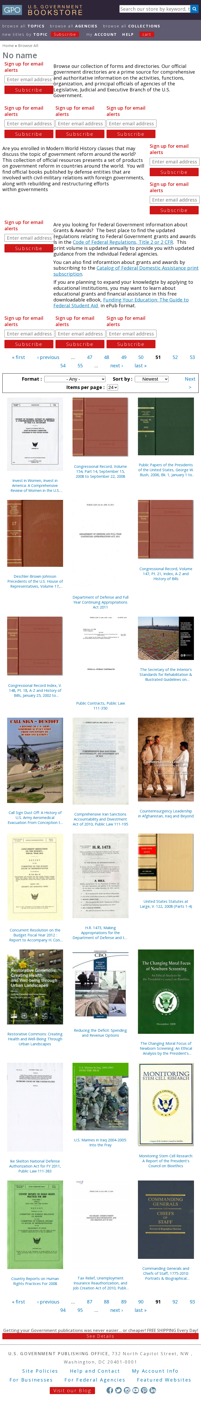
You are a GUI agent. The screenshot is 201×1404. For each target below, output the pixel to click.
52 (175, 357)
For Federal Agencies (94, 1380)
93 (192, 1302)
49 (123, 357)
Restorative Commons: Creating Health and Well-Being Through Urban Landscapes (35, 1038)
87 (89, 1302)
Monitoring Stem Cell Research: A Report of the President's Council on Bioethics (166, 1160)
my (101, 34)
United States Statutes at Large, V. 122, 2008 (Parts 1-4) (166, 904)
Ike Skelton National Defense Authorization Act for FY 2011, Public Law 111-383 (35, 1166)
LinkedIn (152, 1390)
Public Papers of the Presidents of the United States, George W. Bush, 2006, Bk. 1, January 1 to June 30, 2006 (166, 469)
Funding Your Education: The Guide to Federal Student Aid (121, 303)
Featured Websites (164, 1380)
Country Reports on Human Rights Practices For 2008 (35, 1281)
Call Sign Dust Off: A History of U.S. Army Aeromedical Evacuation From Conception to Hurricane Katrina (35, 817)
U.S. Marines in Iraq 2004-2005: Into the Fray (100, 1142)
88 (106, 1302)
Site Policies (40, 1371)
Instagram (127, 1390)
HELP (128, 34)
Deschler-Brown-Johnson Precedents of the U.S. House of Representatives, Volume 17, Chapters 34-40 (35, 581)
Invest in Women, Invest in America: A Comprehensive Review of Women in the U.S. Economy (35, 485)
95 (80, 1310)
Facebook (110, 1390)
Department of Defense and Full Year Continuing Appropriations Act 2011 (100, 602)
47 (89, 357)
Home (8, 45)
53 (192, 357)
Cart (146, 34)
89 (123, 1302)
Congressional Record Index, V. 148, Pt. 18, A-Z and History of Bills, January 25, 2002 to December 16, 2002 (35, 690)
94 (62, 1310)
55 (80, 365)
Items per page (84, 387)
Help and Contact (95, 1371)
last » (141, 365)
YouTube (135, 1390)
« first (18, 357)
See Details (100, 1336)
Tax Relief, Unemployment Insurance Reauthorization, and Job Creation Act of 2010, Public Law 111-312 (100, 1283)
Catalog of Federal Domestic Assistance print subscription (126, 271)
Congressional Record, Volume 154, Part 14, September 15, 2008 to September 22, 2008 (100, 471)
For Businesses (31, 1380)
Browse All (23, 25)
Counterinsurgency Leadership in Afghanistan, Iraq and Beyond (166, 813)
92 (175, 1302)
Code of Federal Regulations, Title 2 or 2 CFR (123, 242)
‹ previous (48, 357)
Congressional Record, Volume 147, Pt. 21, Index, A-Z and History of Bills (165, 573)
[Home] (44, 13)
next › (116, 365)
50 (140, 357)
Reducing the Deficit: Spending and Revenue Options (100, 1033)
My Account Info (155, 1371)
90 (140, 1302)
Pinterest (144, 1390)
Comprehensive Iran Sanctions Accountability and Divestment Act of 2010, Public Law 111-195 (100, 819)
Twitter (118, 1390)
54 (62, 365)
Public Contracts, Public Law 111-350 (100, 706)
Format (31, 379)
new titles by (39, 34)
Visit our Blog (72, 1390)
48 (106, 357)
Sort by (122, 379)
